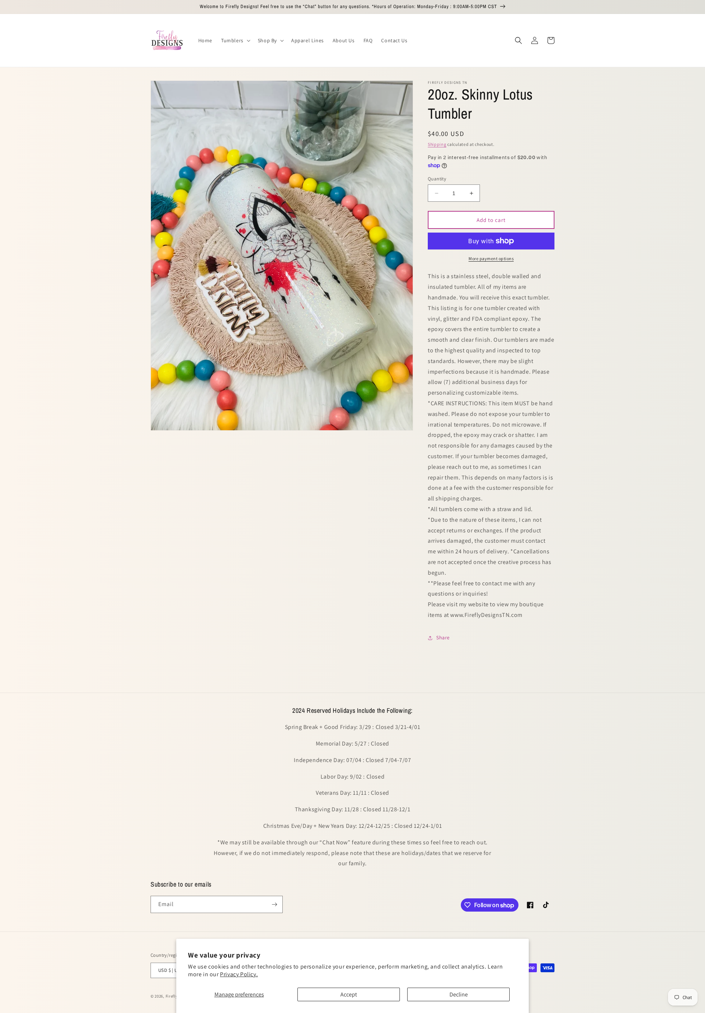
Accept (348, 994)
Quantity (437, 179)
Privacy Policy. (239, 974)
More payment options (491, 258)
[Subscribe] (274, 904)
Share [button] (443, 637)
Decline (458, 994)
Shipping (437, 144)
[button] (235, 40)
